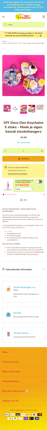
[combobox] (23, 24)
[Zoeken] (4, 24)
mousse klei (32, 217)
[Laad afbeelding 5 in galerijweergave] (39, 107)
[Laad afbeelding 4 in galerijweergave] (31, 109)
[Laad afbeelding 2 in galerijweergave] (15, 108)
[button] (43, 17)
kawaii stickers (33, 254)
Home (4, 41)
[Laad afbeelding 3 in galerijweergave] (23, 109)
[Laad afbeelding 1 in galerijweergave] (7, 108)
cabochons (6, 219)
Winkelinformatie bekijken (17, 174)
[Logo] (23, 17)
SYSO (35, 410)
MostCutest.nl (19, 410)
